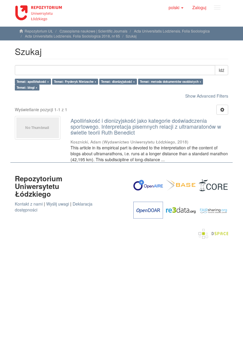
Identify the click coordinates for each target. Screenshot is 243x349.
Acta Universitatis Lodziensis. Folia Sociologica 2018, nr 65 (72, 35)
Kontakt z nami (29, 204)
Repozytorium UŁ (39, 30)
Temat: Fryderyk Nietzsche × (75, 81)
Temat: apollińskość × (33, 81)
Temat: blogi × (27, 87)
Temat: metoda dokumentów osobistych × (170, 81)
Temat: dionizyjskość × (118, 81)
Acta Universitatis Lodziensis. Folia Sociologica (172, 30)
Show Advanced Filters (206, 96)
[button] (176, 7)
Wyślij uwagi (57, 204)
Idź (221, 70)
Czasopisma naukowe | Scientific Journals (93, 30)
